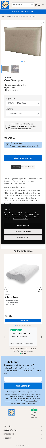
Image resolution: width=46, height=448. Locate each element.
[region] (23, 224)
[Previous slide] (6, 289)
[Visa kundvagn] (39, 5)
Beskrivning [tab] (16, 167)
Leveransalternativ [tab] (27, 167)
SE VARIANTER (23, 320)
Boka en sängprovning (23, 11)
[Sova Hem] (5, 5)
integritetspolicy (31, 401)
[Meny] (43, 5)
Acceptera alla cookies (23, 231)
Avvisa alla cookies (23, 238)
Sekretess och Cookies (20, 219)
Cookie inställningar (23, 225)
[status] (12, 151)
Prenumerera (23, 386)
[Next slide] (39, 289)
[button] (32, 4)
